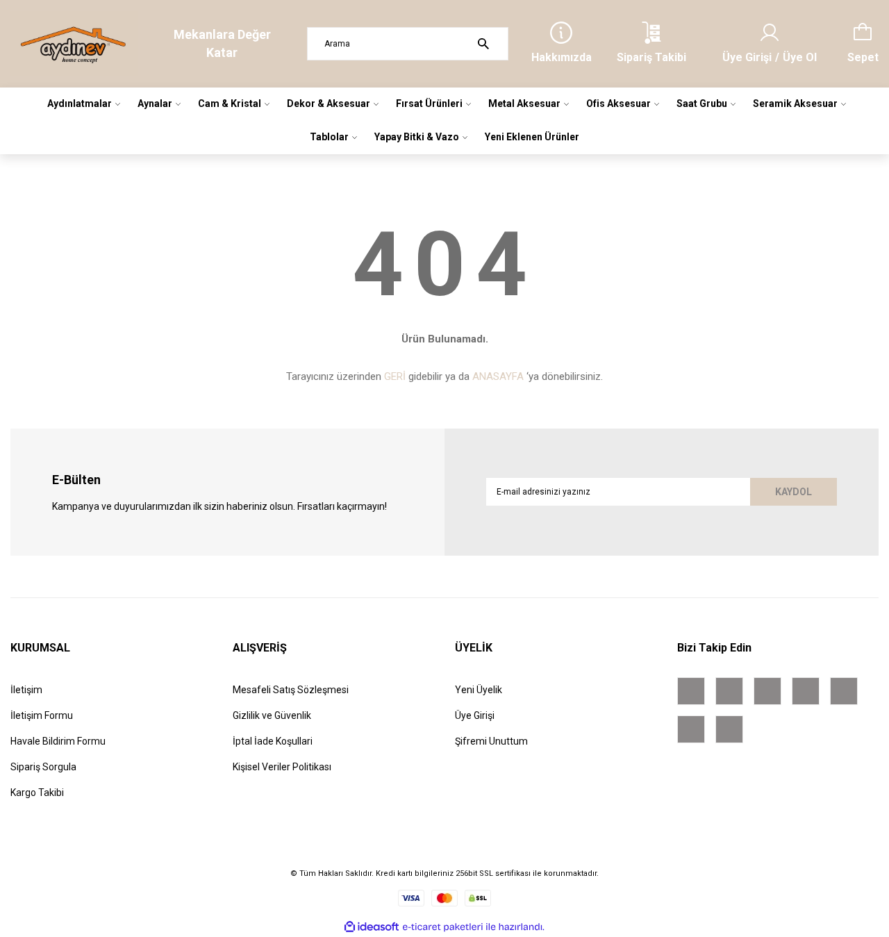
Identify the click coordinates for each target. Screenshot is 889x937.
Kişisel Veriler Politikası (282, 766)
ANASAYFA (498, 376)
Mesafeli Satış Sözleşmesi (291, 689)
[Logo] (74, 43)
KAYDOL (793, 491)
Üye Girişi (747, 57)
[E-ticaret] (442, 927)
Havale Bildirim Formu (58, 741)
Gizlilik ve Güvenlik (272, 715)
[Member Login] (769, 33)
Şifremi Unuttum (491, 741)
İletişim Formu (41, 715)
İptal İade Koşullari (273, 741)
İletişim (26, 689)
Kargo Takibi (37, 792)
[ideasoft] (371, 927)
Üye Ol (800, 57)
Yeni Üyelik (478, 689)
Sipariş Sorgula (43, 766)
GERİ (395, 376)
